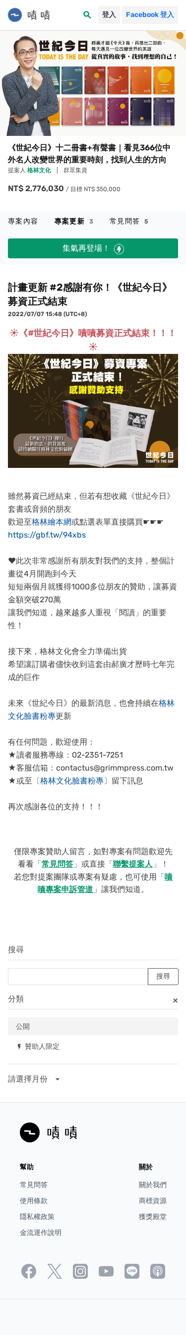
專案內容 (23, 221)
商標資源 (153, 1201)
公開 (23, 1026)
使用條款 (34, 1201)
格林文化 (40, 170)
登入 (109, 14)
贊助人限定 (38, 1046)
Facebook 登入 (150, 14)
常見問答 (129, 221)
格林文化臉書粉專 (72, 780)
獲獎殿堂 (153, 1217)
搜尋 (16, 949)
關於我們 (153, 1185)
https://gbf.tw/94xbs (47, 535)
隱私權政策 (37, 1217)
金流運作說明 (41, 1232)
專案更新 (74, 221)
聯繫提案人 (133, 864)
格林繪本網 (51, 522)
